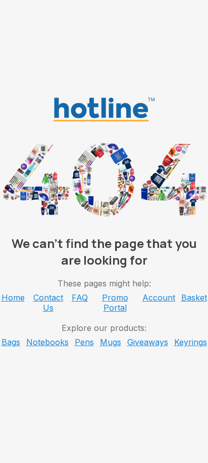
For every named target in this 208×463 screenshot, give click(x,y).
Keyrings (190, 342)
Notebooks (47, 342)
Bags (11, 342)
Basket (194, 297)
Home (13, 297)
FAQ (80, 297)
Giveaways (147, 342)
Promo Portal (115, 302)
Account (158, 297)
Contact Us (48, 302)
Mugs (110, 342)
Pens (84, 342)
